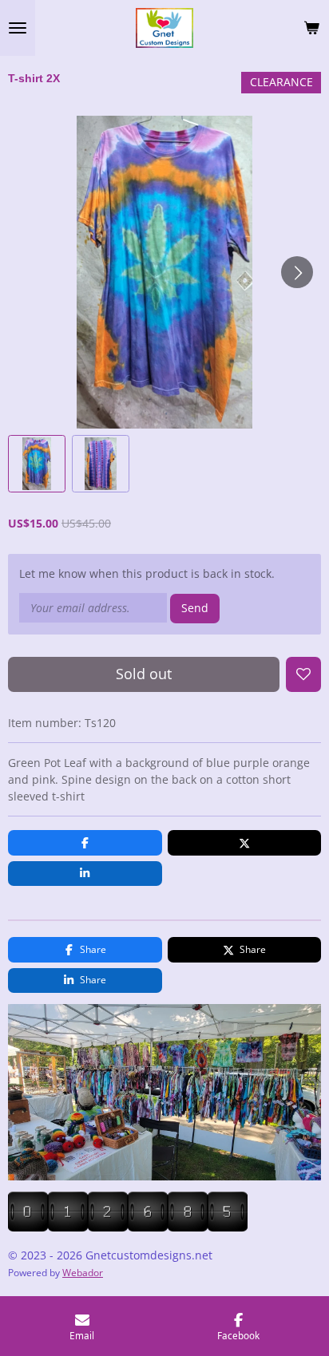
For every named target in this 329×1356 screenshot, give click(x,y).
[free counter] (128, 1227)
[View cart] (311, 28)
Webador (82, 1273)
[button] (36, 463)
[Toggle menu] (17, 28)
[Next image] (297, 272)
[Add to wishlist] (303, 674)
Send (194, 607)
